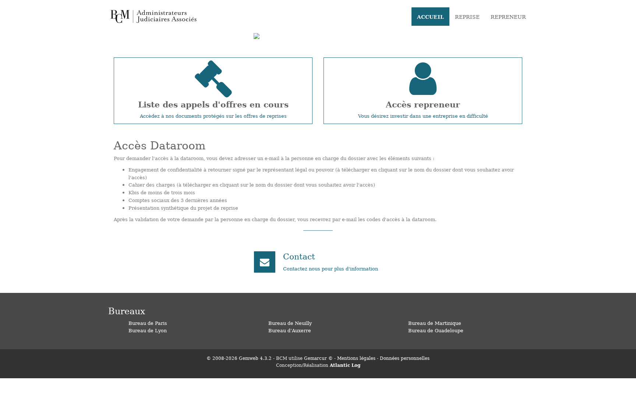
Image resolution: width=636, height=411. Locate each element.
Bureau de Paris (147, 323)
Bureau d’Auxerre (289, 330)
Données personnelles (405, 358)
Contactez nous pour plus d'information (330, 268)
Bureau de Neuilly (290, 323)
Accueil (430, 16)
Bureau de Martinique (434, 323)
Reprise (467, 16)
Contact (299, 256)
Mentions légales (356, 358)
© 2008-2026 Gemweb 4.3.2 (239, 358)
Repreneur (508, 16)
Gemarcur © (318, 358)
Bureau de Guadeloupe (435, 330)
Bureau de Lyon (147, 330)
